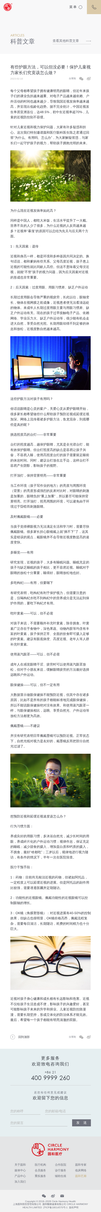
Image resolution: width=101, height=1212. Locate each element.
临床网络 (80, 1170)
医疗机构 (40, 1164)
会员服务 (40, 1170)
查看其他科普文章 (66, 41)
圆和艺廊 (80, 1176)
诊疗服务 (60, 1170)
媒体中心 (20, 1170)
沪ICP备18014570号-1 (55, 1207)
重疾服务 (40, 1176)
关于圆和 (20, 1164)
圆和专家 (80, 1164)
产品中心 (20, 1176)
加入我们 (20, 1181)
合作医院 (60, 1164)
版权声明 (73, 1207)
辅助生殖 (60, 1176)
